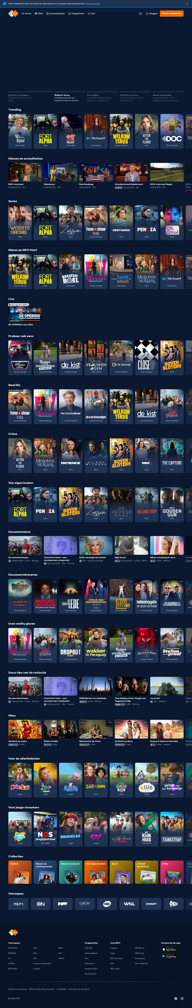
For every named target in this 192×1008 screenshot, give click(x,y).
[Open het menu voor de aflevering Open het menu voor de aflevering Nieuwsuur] (74, 165)
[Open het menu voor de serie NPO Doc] (181, 116)
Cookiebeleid (61, 989)
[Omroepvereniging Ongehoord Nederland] (41, 904)
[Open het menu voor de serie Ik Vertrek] (130, 343)
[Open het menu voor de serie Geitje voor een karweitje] (181, 765)
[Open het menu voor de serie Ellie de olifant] (155, 765)
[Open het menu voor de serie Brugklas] (79, 814)
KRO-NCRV (12, 969)
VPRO (60, 948)
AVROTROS (12, 948)
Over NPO (88, 948)
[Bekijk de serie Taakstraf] (172, 829)
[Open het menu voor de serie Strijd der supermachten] (105, 581)
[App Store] (169, 949)
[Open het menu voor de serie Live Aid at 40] (130, 581)
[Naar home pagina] (13, 13)
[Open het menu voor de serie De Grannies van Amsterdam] (105, 257)
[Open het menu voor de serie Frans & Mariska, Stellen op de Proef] (181, 630)
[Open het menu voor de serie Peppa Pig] (79, 765)
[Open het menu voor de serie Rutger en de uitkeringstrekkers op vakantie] (54, 343)
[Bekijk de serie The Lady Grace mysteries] (121, 829)
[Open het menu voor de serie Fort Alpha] (54, 116)
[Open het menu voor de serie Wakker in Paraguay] (105, 630)
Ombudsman (140, 958)
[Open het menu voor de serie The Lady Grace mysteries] (130, 814)
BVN (112, 964)
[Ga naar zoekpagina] (140, 13)
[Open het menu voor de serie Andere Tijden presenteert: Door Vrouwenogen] (105, 343)
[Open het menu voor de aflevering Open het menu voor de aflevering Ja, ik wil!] (181, 679)
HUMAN (11, 964)
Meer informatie (93, 4)
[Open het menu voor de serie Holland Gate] (155, 581)
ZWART (61, 958)
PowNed (36, 969)
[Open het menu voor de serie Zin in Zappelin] (54, 765)
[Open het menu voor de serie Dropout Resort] (79, 630)
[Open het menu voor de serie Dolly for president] (79, 116)
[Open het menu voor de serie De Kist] (79, 343)
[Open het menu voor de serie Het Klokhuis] (155, 814)
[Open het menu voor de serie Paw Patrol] (130, 765)
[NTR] (18, 904)
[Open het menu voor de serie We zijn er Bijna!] (29, 116)
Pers (86, 958)
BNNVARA (12, 953)
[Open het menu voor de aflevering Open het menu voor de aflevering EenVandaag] (110, 165)
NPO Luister (115, 969)
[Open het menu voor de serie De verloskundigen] (105, 391)
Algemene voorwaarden (17, 989)
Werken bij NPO (91, 969)
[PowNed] (63, 904)
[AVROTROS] (174, 904)
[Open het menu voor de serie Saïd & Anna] (105, 765)
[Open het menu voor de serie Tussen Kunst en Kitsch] (130, 257)
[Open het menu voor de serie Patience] (79, 440)
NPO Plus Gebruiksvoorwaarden (41, 989)
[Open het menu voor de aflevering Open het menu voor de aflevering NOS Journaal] (39, 165)
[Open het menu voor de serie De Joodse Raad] (130, 489)
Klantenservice (90, 974)
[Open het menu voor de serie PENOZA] (155, 208)
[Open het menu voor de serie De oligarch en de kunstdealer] (181, 581)
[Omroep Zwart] (151, 904)
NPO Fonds (139, 953)
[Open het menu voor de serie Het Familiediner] (79, 391)
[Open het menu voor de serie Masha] (29, 765)
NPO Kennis (139, 948)
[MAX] (107, 904)
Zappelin (113, 948)
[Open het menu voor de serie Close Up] (155, 343)
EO (9, 958)
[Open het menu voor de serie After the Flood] (155, 116)
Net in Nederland (141, 964)
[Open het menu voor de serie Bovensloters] (181, 343)
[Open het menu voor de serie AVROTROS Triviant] (105, 116)
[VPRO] (85, 904)
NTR (35, 958)
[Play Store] (169, 956)
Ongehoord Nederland (42, 964)
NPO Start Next (116, 958)
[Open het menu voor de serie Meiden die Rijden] (29, 343)
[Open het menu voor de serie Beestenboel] (79, 257)
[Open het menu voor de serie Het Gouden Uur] (181, 489)
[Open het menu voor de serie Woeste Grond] (29, 208)
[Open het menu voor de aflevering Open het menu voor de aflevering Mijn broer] (145, 538)
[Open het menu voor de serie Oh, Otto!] (181, 208)
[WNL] (129, 904)
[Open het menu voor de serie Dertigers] (130, 208)
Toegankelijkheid (91, 953)
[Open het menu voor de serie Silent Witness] (105, 440)
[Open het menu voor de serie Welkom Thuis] (105, 814)
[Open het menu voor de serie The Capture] (181, 440)
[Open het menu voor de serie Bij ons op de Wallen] (155, 630)
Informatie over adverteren (79, 989)
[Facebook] (175, 999)
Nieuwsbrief (89, 964)
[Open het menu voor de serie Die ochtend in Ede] (79, 581)
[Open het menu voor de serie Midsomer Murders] (155, 257)
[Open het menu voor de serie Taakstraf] (181, 814)
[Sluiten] (187, 3)
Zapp (112, 953)
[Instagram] (182, 999)
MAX (35, 948)
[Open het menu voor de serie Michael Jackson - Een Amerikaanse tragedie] (54, 581)
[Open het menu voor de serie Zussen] (79, 208)
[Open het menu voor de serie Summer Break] (29, 814)
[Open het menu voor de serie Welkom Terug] (130, 116)
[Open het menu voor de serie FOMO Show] (105, 208)
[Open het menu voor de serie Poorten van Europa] (29, 581)
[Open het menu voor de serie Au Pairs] (181, 391)
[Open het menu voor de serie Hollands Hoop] (155, 489)
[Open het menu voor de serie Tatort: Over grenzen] (155, 440)
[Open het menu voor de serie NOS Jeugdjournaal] (54, 814)
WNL (60, 953)
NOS (35, 953)
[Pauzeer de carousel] (180, 82)
